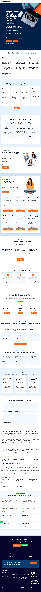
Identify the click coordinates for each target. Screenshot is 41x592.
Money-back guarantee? (8, 422)
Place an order (5, 167)
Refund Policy (4, 573)
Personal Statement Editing (15, 577)
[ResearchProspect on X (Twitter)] (4, 581)
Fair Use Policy (4, 572)
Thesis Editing (13, 573)
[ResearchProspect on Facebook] (2, 581)
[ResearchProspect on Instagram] (6, 581)
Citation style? (6, 415)
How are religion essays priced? (9, 418)
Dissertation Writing (24, 571)
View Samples (15, 40)
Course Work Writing (24, 573)
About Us (34, 533)
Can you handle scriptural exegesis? (9, 407)
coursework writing (22, 471)
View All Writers (6, 192)
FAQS (2, 579)
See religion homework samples (23, 108)
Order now (16, 108)
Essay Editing (13, 571)
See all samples (20, 259)
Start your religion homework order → (20, 343)
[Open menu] (39, 1)
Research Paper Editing (14, 575)
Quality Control (23, 533)
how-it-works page (4, 474)
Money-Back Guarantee (9, 533)
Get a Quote (7, 312)
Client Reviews (29, 533)
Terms (12, 587)
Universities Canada (7, 363)
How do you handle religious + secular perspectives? (12, 411)
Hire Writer (8, 211)
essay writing (14, 470)
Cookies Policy (32, 587)
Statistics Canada (20, 363)
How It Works (17, 533)
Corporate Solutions (5, 577)
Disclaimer (22, 587)
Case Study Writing (24, 577)
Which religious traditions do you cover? (10, 404)
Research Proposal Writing (25, 574)
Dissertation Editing (14, 574)
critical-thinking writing (5, 471)
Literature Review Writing (25, 575)
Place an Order (9, 40)
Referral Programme (5, 576)
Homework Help (23, 578)
